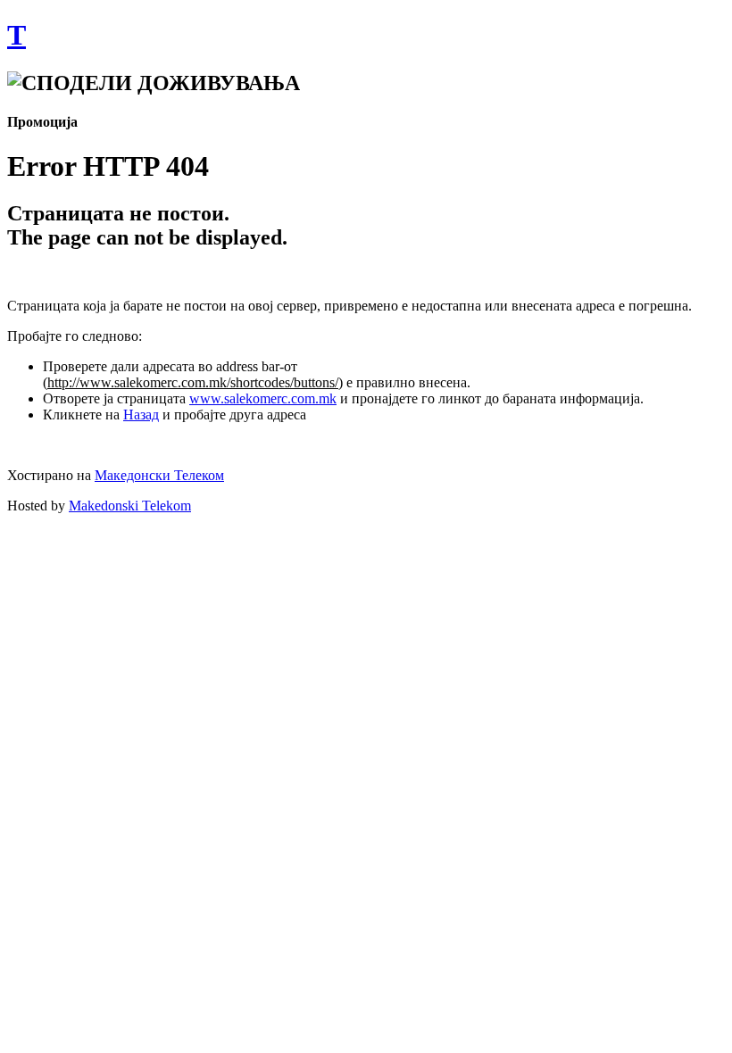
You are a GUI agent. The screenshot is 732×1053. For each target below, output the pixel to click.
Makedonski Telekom (130, 505)
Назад (141, 414)
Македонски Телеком (159, 475)
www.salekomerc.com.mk (263, 398)
